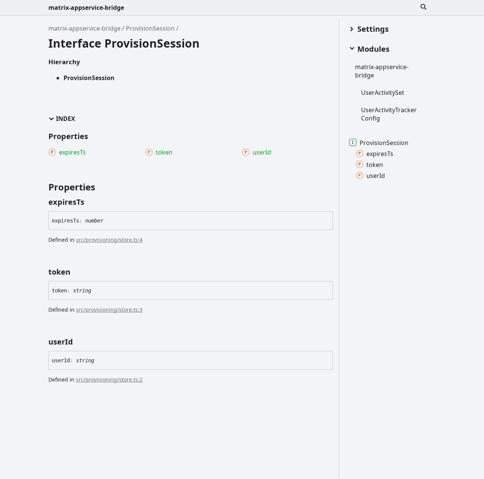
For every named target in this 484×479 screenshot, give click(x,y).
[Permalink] (91, 202)
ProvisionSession (150, 28)
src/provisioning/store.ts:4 (109, 239)
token (374, 164)
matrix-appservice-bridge (86, 7)
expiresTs (379, 153)
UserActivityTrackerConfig (389, 113)
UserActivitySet (382, 92)
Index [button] (65, 118)
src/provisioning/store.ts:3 (109, 309)
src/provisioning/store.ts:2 (109, 379)
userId (375, 175)
